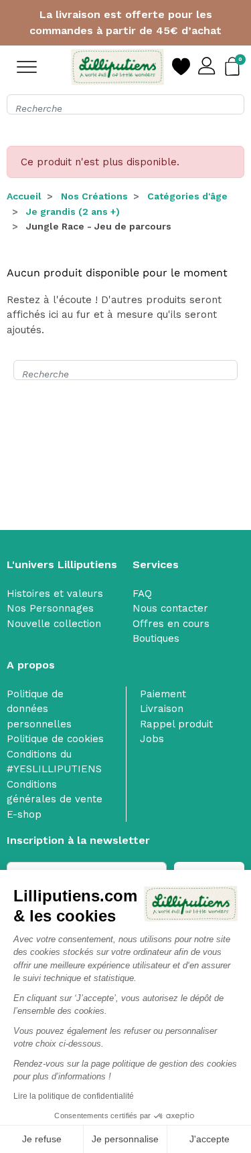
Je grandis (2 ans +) (73, 211)
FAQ (142, 594)
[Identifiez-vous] (207, 67)
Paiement (163, 694)
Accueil (24, 196)
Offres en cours (171, 624)
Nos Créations (94, 196)
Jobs (152, 739)
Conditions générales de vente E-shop (54, 799)
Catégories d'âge (187, 196)
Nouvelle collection (54, 624)
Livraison (161, 709)
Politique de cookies (55, 739)
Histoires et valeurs (55, 594)
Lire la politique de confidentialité (73, 1096)
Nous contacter (170, 608)
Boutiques (156, 638)
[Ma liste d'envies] (181, 67)
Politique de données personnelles (39, 709)
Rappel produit (176, 724)
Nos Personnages (50, 608)
